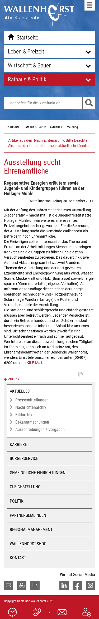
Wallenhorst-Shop (28, 543)
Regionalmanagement (31, 529)
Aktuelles (20, 391)
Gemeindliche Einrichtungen (37, 472)
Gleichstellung (25, 486)
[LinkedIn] (64, 585)
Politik (16, 501)
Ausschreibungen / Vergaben (40, 429)
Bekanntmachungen (32, 422)
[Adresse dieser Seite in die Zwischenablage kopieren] (35, 585)
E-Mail (37, 363)
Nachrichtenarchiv (30, 407)
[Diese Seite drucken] (21, 585)
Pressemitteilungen (32, 399)
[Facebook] (77, 585)
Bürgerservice (24, 458)
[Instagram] (90, 585)
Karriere (18, 444)
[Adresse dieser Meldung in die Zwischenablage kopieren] (81, 374)
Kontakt (18, 557)
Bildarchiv (23, 414)
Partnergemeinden (28, 515)
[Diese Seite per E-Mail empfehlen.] (8, 585)
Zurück (13, 379)
